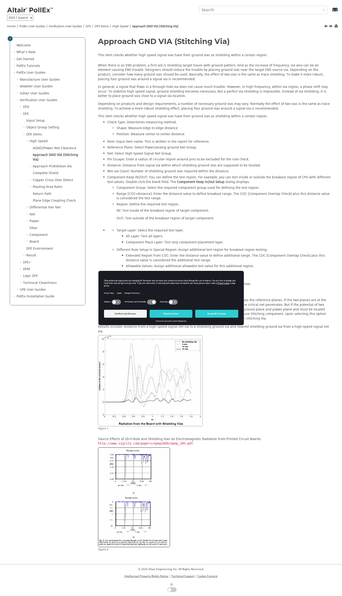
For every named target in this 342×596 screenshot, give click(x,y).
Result (31, 255)
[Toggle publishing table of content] (10, 38)
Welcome (24, 45)
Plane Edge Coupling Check (54, 200)
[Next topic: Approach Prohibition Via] (331, 27)
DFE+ (27, 262)
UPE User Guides (33, 289)
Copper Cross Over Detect (53, 180)
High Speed (120, 26)
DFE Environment (39, 248)
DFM (26, 269)
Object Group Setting (42, 127)
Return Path (42, 193)
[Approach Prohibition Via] (331, 27)
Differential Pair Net (45, 207)
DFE (88, 26)
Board (34, 241)
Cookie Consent (207, 576)
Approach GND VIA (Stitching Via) (155, 26)
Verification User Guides (65, 26)
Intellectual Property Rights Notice (146, 576)
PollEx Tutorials (28, 65)
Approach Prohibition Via (52, 166)
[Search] (322, 10)
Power (34, 221)
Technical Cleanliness (40, 282)
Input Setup (35, 120)
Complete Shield (45, 173)
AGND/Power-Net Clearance (54, 148)
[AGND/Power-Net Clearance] (326, 27)
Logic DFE (30, 275)
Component (39, 234)
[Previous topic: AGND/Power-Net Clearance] (326, 27)
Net (32, 214)
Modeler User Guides (36, 86)
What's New (26, 52)
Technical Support (182, 576)
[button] (15, 45)
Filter (33, 228)
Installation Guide (35, 296)
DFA (26, 106)
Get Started (25, 59)
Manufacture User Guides (40, 79)
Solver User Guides (34, 93)
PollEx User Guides (32, 26)
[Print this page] (337, 26)
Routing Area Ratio (47, 186)
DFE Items (102, 26)
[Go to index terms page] (330, 12)
